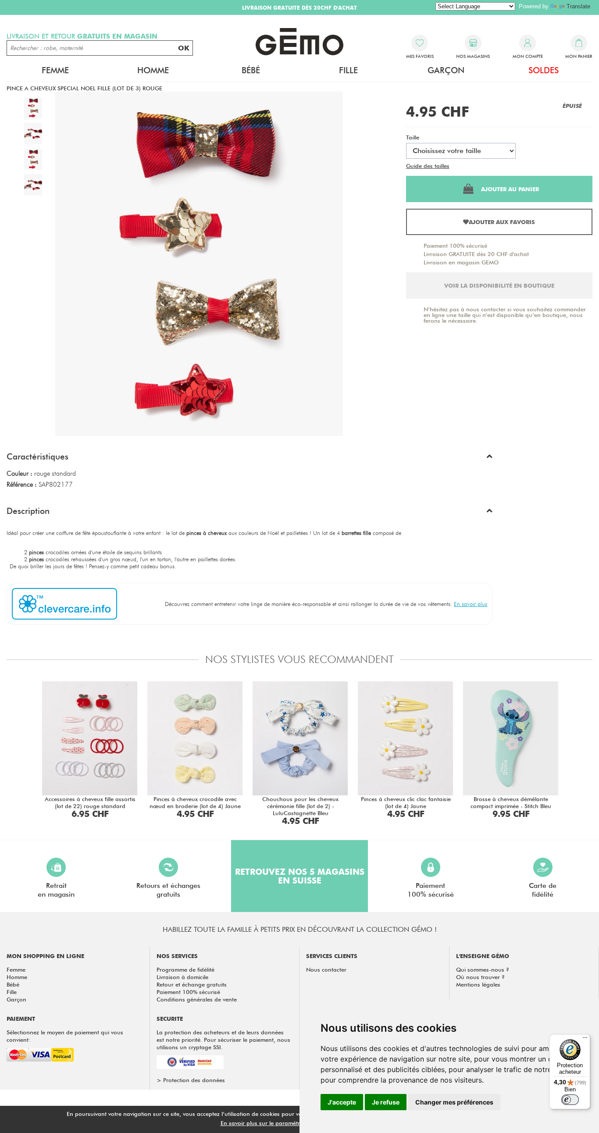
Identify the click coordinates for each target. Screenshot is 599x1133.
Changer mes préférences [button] (454, 1102)
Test (456, 165)
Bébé (13, 984)
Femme (16, 969)
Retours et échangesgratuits (168, 889)
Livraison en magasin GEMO (461, 262)
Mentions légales (478, 984)
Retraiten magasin (56, 889)
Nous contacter (326, 969)
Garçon (16, 999)
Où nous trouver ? (480, 976)
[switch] (570, 1099)
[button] (249, 458)
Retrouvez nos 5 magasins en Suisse (299, 876)
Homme (17, 976)
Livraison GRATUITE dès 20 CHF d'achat (476, 253)
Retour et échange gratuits (192, 984)
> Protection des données (191, 1079)
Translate (578, 6)
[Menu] (585, 1039)
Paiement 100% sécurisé (455, 245)
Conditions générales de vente (197, 999)
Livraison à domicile (182, 976)
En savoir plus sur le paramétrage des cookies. (282, 1122)
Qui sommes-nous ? (482, 969)
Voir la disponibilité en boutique (499, 285)
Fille (12, 991)
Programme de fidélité (185, 969)
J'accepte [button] (342, 1102)
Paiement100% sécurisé (430, 889)
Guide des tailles (427, 165)
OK (183, 48)
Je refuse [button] (385, 1102)
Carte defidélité (542, 889)
